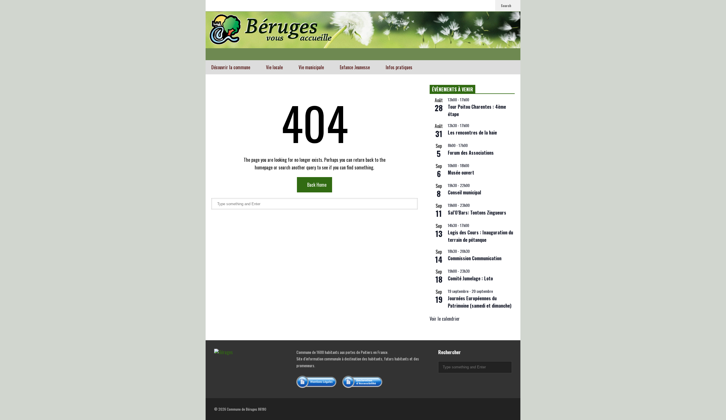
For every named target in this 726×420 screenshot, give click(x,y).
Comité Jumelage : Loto (470, 278)
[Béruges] (363, 35)
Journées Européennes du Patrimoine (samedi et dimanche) (479, 302)
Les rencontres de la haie (472, 132)
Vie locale (275, 67)
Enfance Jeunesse (355, 67)
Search (506, 5)
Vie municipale (312, 67)
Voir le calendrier (445, 318)
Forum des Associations (471, 152)
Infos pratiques (399, 67)
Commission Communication (474, 258)
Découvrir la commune (231, 67)
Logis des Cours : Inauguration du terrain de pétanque (480, 236)
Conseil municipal (464, 192)
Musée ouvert (461, 172)
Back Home (316, 184)
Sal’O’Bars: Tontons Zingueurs (477, 212)
